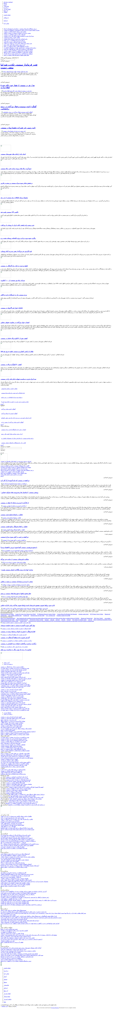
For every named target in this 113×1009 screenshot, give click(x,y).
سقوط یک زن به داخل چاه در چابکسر (10, 820)
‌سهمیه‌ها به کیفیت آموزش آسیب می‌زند (11, 858)
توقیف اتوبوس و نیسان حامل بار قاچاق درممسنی (18, 788)
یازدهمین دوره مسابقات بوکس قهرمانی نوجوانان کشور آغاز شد (17, 838)
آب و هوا (6, 10)
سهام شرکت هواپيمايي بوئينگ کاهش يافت (11, 823)
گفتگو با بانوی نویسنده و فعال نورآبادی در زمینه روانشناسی (15, 685)
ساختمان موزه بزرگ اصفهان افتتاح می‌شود (11, 959)
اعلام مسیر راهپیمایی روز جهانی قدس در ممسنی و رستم (15, 753)
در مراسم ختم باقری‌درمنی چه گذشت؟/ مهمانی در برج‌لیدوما (21, 803)
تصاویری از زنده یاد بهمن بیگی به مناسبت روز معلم (16, 650)
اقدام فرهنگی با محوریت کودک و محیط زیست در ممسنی (18, 631)
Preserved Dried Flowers (22, 619)
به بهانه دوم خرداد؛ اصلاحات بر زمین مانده (14, 40)
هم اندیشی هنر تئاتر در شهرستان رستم (10, 743)
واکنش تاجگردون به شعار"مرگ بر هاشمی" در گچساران (15, 763)
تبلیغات (5, 12)
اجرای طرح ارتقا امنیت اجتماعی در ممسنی (17, 777)
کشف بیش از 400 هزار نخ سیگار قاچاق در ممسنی (13, 741)
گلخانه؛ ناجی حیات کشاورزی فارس (10, 861)
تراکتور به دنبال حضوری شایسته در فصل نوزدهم (13, 886)
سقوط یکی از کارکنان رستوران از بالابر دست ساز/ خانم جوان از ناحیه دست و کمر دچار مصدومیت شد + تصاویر (29, 935)
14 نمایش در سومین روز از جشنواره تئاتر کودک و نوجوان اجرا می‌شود (18, 950)
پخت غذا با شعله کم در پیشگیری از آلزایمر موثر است (14, 848)
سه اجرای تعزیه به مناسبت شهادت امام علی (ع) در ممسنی (19, 36)
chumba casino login (83, 614)
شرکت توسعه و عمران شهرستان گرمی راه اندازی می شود (16, 936)
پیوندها (5, 3)
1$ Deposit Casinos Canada (36, 619)
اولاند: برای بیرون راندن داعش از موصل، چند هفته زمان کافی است (17, 938)
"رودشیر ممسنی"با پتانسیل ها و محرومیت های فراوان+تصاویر (19, 492)
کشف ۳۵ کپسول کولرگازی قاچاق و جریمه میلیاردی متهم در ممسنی (26, 787)
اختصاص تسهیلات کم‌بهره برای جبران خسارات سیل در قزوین (16, 864)
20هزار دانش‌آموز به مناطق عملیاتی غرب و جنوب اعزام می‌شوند (17, 956)
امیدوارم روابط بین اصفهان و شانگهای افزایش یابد (13, 855)
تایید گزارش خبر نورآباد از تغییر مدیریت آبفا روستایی (16, 251)
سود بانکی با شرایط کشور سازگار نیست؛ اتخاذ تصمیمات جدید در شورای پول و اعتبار (22, 955)
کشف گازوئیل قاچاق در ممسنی (14, 793)
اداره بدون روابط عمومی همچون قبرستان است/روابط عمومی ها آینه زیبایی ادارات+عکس (28, 605)
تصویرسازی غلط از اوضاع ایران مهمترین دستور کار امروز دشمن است (18, 893)
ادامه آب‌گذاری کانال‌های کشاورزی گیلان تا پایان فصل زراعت (16, 880)
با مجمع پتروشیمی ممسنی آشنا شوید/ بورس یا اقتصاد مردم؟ (19, 547)
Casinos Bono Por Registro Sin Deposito (67, 614)
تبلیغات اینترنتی (7, 999)
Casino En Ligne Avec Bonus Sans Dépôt (25, 614)
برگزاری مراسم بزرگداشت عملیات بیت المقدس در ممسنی (18, 643)
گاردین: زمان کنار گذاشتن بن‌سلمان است (11, 898)
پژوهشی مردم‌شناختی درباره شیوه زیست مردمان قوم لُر (18, 53)
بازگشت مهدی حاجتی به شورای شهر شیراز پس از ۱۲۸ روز (16, 762)
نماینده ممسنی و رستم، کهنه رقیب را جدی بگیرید (13, 769)
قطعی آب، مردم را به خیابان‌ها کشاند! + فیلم (12, 942)
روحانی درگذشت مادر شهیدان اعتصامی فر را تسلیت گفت (15, 883)
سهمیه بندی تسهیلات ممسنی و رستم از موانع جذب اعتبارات (16, 467)
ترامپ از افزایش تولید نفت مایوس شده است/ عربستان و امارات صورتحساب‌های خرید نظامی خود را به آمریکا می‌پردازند (31, 917)
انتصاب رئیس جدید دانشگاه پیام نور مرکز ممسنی (13, 429)
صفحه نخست (7, 15)
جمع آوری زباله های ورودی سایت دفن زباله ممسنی (16, 168)
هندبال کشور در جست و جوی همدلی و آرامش (12, 933)
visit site (47, 619)
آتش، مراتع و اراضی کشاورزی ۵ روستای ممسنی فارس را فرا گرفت (25, 797)
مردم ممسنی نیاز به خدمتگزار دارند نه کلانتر (14, 295)
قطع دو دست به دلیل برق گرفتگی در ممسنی (14, 266)
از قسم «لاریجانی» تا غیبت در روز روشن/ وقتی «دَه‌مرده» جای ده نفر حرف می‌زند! (21, 939)
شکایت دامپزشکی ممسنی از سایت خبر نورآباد (15, 559)
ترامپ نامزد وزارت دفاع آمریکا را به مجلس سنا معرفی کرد (16, 835)
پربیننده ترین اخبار (8, 664)
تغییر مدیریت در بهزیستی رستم (8, 691)
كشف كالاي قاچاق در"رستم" (8, 730)
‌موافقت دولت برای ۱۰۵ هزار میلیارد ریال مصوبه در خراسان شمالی (18, 856)
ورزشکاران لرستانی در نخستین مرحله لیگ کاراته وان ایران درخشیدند (18, 841)
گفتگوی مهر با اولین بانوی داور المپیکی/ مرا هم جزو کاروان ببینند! (17, 845)
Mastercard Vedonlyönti (86, 618)
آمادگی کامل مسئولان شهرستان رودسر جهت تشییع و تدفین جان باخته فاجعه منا (21, 948)
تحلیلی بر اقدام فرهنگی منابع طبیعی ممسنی (14, 526)
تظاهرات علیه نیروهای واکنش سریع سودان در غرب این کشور (16, 816)
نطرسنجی (6, 985)
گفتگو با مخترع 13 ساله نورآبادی (9, 413)
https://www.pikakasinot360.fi (8, 618)
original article (23, 621)
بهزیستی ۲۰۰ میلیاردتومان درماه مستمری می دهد (13, 842)
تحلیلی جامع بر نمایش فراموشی (12, 37)
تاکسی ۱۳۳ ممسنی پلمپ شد (9, 212)
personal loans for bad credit (37, 615)
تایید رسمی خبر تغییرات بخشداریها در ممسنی (18, 128)
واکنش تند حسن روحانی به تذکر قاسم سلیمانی (12, 766)
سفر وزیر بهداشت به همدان (8, 940)
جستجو (5, 979)
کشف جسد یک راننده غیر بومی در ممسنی (11, 674)
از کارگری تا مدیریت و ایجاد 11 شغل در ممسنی (15, 503)
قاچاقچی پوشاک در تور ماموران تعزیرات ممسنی (13, 744)
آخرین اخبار (6, 662)
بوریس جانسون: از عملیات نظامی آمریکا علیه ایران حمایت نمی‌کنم (17, 839)
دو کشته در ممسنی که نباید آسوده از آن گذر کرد (15, 480)
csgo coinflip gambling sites (15, 615)
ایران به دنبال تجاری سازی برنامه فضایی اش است (13, 949)
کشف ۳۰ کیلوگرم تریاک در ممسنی (11, 364)
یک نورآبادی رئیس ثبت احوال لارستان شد (11, 727)
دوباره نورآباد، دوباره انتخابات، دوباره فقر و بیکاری (13, 774)
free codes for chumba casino (79, 619)
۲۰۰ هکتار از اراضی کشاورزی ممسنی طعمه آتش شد (18, 796)
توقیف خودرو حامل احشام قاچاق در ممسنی (15, 31)
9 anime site (26, 615)
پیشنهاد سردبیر (7, 712)
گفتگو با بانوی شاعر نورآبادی (8, 409)
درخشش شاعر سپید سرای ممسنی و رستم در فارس (16, 183)
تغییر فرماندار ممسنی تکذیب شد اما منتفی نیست (13, 677)
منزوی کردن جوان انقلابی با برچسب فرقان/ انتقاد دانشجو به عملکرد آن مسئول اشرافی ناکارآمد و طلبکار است (28, 900)
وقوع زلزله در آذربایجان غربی (8, 914)
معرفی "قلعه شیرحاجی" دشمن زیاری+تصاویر (12, 471)
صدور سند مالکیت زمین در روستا (9, 929)
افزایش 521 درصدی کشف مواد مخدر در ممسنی (13, 680)
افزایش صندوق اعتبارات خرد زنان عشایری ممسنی (13, 669)
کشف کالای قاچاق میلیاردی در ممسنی (16, 785)
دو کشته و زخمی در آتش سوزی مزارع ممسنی (14, 537)
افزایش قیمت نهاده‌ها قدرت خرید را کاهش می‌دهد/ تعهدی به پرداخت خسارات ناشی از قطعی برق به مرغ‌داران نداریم (30, 923)
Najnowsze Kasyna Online (7, 614)
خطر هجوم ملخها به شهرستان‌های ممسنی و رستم (16, 55)
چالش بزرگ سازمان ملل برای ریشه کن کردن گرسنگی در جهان (17, 819)
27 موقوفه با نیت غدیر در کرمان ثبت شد (11, 958)
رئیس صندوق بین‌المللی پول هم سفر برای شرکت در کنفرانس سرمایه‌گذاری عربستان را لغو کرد (25, 897)
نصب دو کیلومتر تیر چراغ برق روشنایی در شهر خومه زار (15, 668)
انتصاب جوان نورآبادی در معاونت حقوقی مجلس (15, 322)
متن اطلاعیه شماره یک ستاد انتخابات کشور (11, 772)
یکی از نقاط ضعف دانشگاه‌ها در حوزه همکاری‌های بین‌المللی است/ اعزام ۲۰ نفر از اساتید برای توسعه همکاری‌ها (29, 916)
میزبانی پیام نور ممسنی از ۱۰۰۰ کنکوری (13, 280)
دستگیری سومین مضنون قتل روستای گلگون (12, 722)
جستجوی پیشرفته (8, 2)
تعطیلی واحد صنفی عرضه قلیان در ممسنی (17, 790)
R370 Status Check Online (96, 614)
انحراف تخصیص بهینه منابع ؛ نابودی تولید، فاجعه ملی (14, 919)
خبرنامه (6, 20)
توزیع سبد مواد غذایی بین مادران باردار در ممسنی (18, 779)
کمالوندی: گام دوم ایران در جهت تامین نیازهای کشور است (15, 884)
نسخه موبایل (7, 996)
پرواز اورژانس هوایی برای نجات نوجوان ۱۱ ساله (13, 862)
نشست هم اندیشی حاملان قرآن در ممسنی (11, 725)
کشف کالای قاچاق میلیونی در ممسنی (15, 782)
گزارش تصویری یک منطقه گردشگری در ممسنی (15, 637)
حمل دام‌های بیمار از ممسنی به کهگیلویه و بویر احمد (14, 473)
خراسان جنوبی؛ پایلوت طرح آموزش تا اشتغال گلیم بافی (15, 859)
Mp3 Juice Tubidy (98, 618)
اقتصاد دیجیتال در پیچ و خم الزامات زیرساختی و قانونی (14, 878)
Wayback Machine (55, 1007)
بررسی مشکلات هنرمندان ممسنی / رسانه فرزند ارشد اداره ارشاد (20, 28)
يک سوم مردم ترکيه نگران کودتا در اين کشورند (12, 822)
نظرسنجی (6, 6)
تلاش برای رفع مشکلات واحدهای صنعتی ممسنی (13, 442)
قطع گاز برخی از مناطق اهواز (8, 826)
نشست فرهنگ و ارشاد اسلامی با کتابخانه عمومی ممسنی (18, 50)
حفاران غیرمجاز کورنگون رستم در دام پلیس (15, 42)
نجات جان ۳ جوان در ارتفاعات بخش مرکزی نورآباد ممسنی (23, 801)
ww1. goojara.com (50, 615)
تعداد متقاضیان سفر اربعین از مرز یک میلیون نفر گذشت (15, 901)
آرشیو (5, 5)
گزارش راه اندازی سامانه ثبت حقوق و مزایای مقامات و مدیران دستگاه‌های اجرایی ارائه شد (24, 891)
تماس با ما (6, 23)
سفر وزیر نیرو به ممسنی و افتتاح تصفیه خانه (17, 778)
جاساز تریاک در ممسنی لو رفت (14, 791)
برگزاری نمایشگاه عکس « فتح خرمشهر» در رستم (16, 46)
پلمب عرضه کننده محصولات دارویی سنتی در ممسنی (14, 740)
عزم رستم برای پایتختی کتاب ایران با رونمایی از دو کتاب (18, 43)
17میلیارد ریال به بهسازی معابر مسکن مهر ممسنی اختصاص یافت (21, 798)
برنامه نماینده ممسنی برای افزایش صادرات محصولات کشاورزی (20, 47)
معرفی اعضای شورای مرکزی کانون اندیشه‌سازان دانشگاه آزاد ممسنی (21, 30)
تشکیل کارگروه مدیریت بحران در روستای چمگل (13, 721)
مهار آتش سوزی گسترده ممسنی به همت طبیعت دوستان (18, 625)
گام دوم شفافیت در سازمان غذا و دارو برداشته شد (13, 872)
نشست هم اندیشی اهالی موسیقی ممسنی (11, 746)
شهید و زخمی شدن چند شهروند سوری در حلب (12, 817)
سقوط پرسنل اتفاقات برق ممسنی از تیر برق (14, 198)
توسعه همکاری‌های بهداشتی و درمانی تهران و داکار (13, 910)
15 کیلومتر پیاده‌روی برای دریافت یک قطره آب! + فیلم (14, 930)
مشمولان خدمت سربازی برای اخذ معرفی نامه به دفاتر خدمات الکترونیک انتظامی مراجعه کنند (24, 881)
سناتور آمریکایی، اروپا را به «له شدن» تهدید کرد (12, 846)
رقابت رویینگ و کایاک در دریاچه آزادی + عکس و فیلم (14, 867)
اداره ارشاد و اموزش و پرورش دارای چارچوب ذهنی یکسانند (16, 418)
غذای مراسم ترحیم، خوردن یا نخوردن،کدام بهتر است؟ (15, 401)
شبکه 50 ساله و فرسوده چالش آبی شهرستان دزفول (14, 922)
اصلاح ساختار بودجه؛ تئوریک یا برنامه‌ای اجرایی (12, 825)
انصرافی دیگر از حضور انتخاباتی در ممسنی (14, 34)
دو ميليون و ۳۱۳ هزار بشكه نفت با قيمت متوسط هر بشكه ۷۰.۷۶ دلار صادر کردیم (21, 904)
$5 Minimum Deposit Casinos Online (46, 614)
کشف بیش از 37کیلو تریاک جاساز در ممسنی (14, 338)
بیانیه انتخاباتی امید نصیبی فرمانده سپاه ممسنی (15, 39)
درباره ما (6, 7)
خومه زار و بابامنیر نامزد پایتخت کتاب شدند (11, 474)
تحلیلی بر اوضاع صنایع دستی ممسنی (12, 514)
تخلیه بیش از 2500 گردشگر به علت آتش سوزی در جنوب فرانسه (17, 828)
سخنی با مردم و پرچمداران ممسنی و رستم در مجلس (17, 33)
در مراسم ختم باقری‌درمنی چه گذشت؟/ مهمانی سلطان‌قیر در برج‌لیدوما (26, 804)
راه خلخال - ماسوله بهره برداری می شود (11, 877)
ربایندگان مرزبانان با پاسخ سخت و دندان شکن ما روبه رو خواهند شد (18, 894)
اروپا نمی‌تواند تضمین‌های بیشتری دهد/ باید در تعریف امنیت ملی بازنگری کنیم (20, 920)
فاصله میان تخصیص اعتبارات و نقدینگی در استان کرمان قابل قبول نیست (19, 953)
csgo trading (107, 618)
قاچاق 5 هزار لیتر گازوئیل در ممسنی (12, 308)
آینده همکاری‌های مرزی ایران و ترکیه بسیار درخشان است (15, 854)
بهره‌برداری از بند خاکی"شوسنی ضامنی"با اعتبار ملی (14, 468)
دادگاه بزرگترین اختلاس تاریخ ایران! (9, 760)
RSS (5, 1002)
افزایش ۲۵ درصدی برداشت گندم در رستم (11, 724)
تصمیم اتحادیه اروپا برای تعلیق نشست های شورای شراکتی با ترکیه (17, 829)
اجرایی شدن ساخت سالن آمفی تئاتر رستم (14, 45)
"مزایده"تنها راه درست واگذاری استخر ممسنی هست (17, 570)
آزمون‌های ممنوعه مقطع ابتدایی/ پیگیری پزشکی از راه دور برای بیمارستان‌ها (20, 865)
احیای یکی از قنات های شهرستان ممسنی (13, 154)
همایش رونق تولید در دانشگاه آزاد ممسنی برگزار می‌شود (18, 52)
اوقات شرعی (7, 9)
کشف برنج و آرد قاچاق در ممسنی (9, 759)
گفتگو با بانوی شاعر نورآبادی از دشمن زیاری (12, 422)
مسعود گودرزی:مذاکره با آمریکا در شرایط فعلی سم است (18, 49)
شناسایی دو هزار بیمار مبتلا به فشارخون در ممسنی (19, 784)
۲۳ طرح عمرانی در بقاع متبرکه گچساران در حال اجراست (15, 875)
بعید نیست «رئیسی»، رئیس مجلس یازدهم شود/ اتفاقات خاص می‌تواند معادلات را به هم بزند (23, 911)
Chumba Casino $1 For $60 (63, 615)
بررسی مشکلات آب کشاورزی (8, 932)
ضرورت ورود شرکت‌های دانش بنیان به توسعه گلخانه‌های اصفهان (17, 874)
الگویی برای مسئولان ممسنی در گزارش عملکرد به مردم (15, 465)
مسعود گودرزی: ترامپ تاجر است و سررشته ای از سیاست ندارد (17, 758)
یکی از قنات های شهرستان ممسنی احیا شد (19, 781)
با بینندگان (6, 17)
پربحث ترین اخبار (8, 714)
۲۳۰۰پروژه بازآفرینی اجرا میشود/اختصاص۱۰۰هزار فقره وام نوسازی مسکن (20, 844)
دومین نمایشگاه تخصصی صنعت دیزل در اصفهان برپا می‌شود (16, 961)
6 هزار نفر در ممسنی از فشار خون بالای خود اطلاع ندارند (15, 684)
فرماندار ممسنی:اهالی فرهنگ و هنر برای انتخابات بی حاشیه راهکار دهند (26, 794)
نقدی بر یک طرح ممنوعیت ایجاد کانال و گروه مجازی (14, 765)
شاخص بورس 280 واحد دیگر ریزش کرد (11, 952)
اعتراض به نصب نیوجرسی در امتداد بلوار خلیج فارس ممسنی (16, 461)
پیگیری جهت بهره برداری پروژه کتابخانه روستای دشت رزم (18, 238)
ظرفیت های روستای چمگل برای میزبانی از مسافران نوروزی (16, 728)
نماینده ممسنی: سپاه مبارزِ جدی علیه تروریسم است (22, 800)
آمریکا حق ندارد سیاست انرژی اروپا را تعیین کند (13, 896)
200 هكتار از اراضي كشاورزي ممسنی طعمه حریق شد (17, 351)
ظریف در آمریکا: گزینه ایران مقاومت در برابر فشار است (15, 836)
